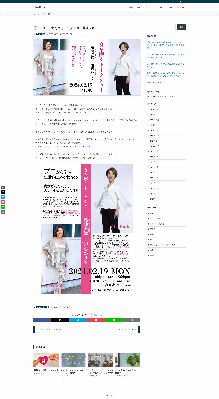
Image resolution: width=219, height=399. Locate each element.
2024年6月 (154, 167)
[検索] (184, 1)
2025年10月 (154, 125)
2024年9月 (154, 151)
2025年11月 (154, 120)
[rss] (180, 1)
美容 (152, 255)
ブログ (153, 229)
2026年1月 (154, 115)
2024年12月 (154, 136)
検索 (181, 27)
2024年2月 (154, 183)
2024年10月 (154, 146)
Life (151, 213)
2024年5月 (154, 173)
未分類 (153, 250)
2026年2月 (154, 109)
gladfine (39, 7)
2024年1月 (154, 188)
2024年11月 (154, 141)
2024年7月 (154, 162)
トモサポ (54, 307)
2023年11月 (154, 194)
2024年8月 (154, 157)
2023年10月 (154, 199)
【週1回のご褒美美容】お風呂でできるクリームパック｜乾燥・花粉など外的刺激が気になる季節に (166, 45)
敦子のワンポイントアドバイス (162, 245)
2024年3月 (154, 178)
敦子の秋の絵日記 (154, 83)
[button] (42, 320)
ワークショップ (64, 307)
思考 (152, 240)
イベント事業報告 (157, 224)
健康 (152, 234)
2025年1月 (154, 130)
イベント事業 (40, 34)
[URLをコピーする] (131, 320)
